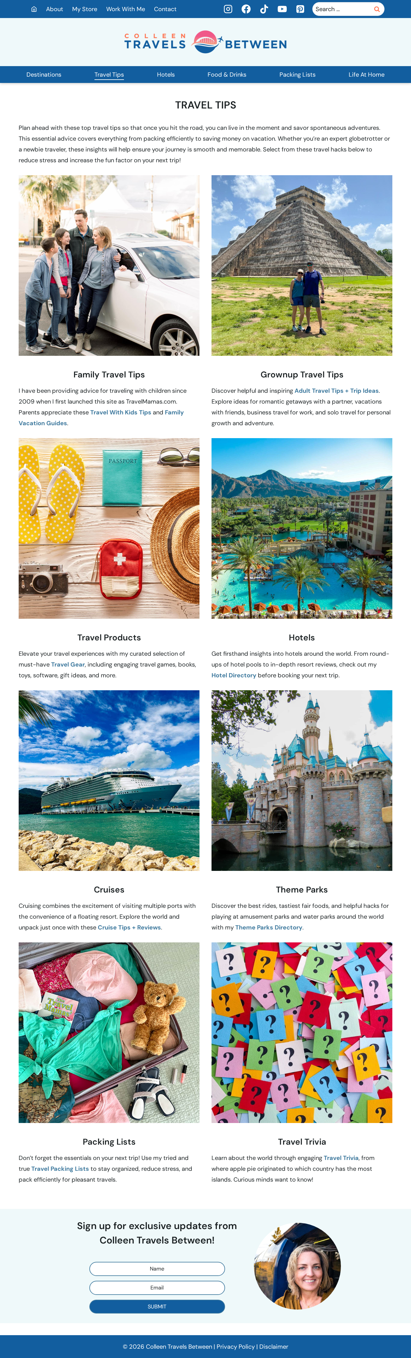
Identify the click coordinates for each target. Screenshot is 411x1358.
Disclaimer (273, 1346)
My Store (84, 9)
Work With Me (125, 9)
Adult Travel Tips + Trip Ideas (337, 391)
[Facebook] (246, 9)
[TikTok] (264, 9)
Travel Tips (109, 74)
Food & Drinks (227, 74)
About (54, 9)
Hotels (166, 74)
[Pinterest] (300, 9)
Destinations (43, 74)
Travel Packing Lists (60, 1169)
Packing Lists (298, 74)
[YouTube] (282, 9)
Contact (165, 9)
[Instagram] (228, 9)
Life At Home (367, 74)
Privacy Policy (236, 1346)
